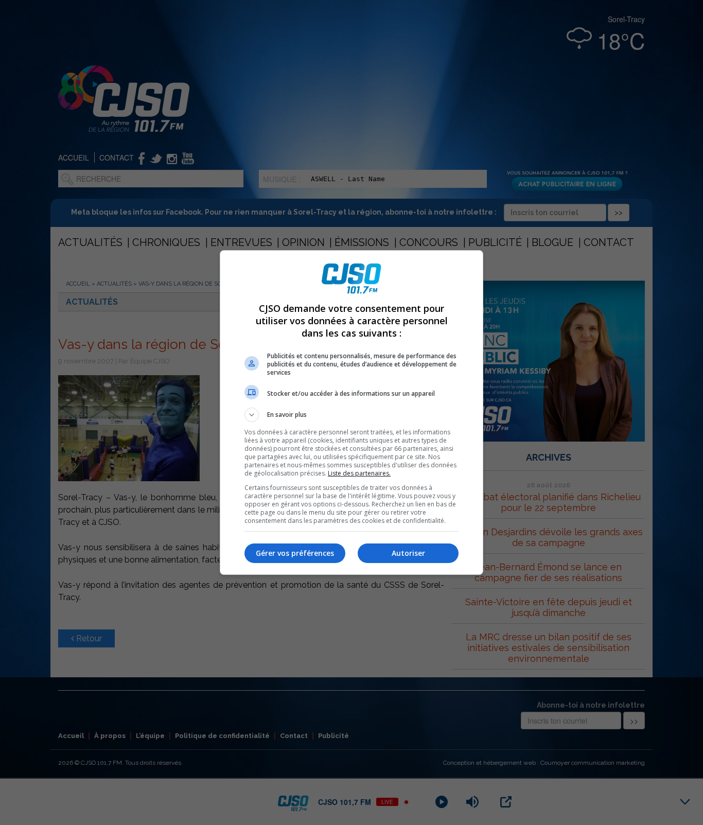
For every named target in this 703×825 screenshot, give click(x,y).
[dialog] (351, 412)
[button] (351, 415)
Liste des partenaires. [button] (359, 473)
